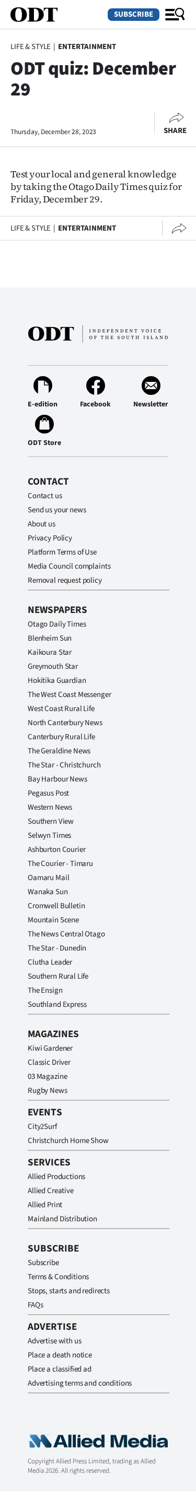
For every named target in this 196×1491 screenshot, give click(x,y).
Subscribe (133, 14)
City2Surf (42, 1126)
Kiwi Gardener (50, 1048)
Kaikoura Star (50, 652)
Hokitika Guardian (57, 680)
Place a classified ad (59, 1369)
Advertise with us (54, 1341)
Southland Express (57, 1004)
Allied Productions (56, 1176)
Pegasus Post (48, 793)
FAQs (35, 1305)
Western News (50, 807)
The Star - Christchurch (64, 765)
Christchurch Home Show (68, 1140)
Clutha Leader (50, 962)
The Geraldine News (59, 751)
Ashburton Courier (56, 849)
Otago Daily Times (57, 624)
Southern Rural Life (58, 976)
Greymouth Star (53, 666)
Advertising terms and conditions (80, 1383)
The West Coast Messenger (69, 694)
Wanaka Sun (48, 891)
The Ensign (45, 990)
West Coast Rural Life (61, 708)
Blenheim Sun (50, 638)
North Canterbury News (65, 722)
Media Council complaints (69, 566)
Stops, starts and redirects (69, 1290)
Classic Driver (49, 1062)
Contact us (45, 495)
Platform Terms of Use (62, 552)
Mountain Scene (53, 920)
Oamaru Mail (48, 877)
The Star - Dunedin (57, 948)
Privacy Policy (50, 538)
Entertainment (87, 46)
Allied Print (45, 1204)
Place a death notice (60, 1355)
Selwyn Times (49, 835)
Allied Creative (51, 1190)
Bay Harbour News (57, 779)
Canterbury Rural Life (61, 736)
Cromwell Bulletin (56, 905)
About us (41, 524)
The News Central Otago (66, 934)
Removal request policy (65, 580)
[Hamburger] (175, 14)
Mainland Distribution (62, 1218)
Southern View (51, 821)
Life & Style (30, 46)
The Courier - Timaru (60, 863)
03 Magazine (47, 1076)
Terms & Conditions (58, 1276)
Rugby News (47, 1090)
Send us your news (57, 509)
